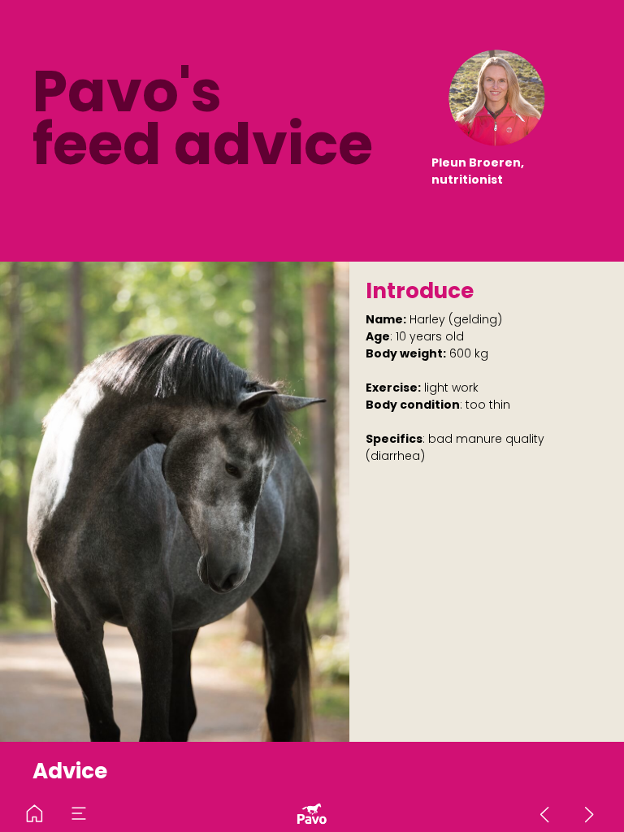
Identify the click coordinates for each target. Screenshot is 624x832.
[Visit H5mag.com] (312, 813)
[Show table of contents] (79, 813)
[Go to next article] (589, 813)
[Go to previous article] (544, 813)
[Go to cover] (34, 813)
